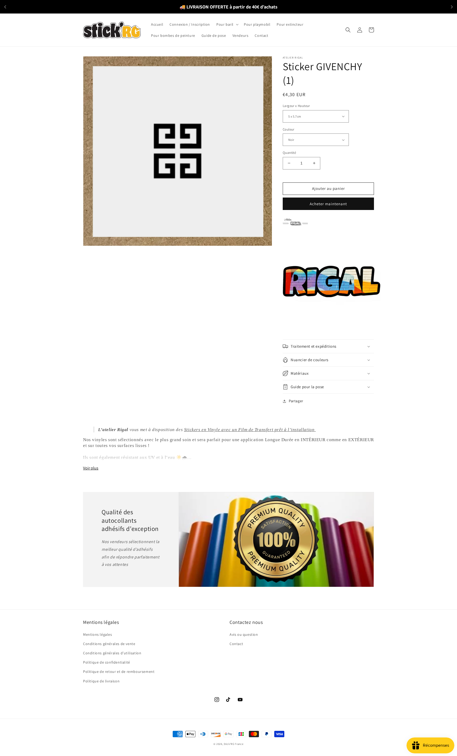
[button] (227, 24)
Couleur (288, 129)
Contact (236, 643)
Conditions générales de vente (109, 643)
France (239, 744)
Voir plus (90, 468)
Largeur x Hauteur (296, 106)
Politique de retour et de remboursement (118, 671)
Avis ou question (244, 634)
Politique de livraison (101, 681)
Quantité (289, 152)
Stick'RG (229, 744)
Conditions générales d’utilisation (112, 653)
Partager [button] (296, 401)
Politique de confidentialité (106, 662)
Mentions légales (97, 634)
